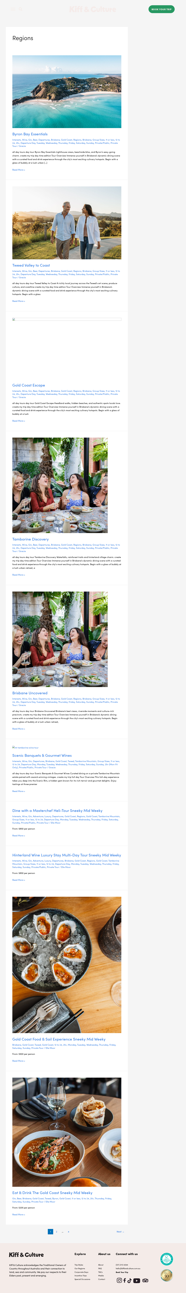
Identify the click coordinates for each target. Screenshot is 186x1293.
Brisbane (55, 139)
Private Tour (41, 767)
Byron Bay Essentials (30, 133)
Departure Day (28, 142)
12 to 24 (16, 764)
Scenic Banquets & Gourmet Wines (42, 755)
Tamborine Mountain (85, 761)
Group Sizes (99, 139)
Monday (41, 764)
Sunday (90, 142)
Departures (44, 139)
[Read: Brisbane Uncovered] (60, 638)
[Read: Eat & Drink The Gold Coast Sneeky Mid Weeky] (66, 1131)
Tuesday (40, 142)
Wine (24, 139)
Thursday (63, 142)
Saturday (80, 142)
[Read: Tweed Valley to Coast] (66, 222)
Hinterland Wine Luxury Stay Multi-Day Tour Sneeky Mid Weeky (66, 854)
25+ (17, 142)
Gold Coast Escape (28, 385)
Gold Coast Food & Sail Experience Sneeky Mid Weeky (58, 1039)
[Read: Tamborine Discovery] (60, 484)
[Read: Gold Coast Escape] (66, 348)
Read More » (18, 169)
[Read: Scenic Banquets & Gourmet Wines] (25, 747)
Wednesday (51, 142)
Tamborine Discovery (30, 539)
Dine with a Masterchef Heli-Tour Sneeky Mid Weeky (57, 810)
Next (120, 1231)
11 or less (110, 139)
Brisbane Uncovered (30, 692)
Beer (35, 139)
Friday (72, 142)
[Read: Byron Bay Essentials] (66, 91)
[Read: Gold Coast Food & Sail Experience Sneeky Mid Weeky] (66, 964)
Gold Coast (66, 139)
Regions (77, 139)
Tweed (71, 761)
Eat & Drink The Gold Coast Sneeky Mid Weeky (52, 1192)
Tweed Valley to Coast (31, 265)
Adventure (38, 816)
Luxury (47, 816)
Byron (55, 1198)
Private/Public (102, 142)
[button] (20, 9)
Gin (30, 139)
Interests (16, 139)
